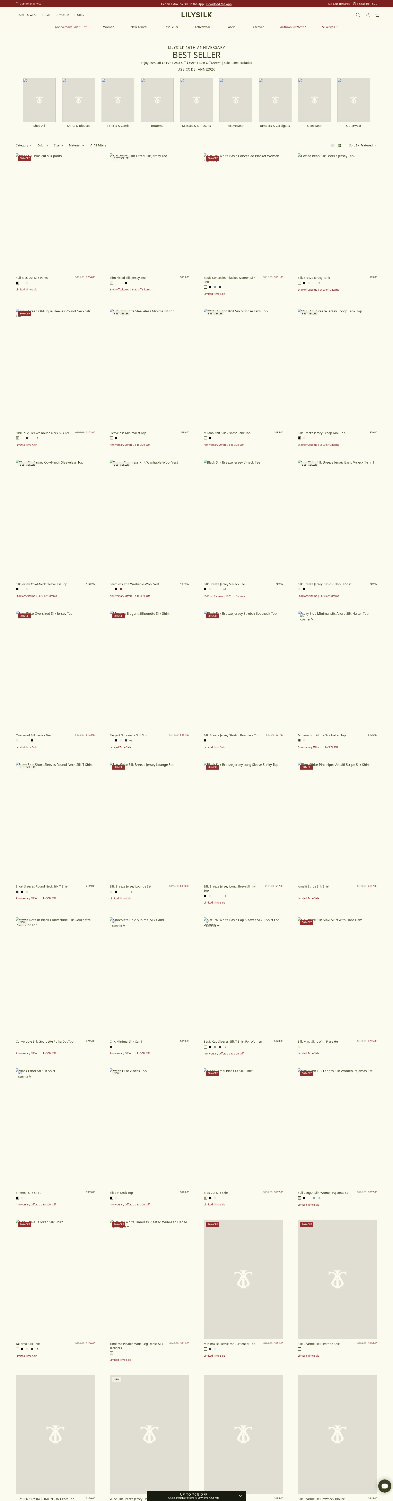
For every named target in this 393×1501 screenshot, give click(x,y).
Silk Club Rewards (339, 4)
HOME (46, 15)
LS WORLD (62, 15)
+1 (318, 283)
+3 (224, 1047)
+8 (224, 287)
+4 (318, 1198)
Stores (79, 15)
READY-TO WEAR (26, 15)
